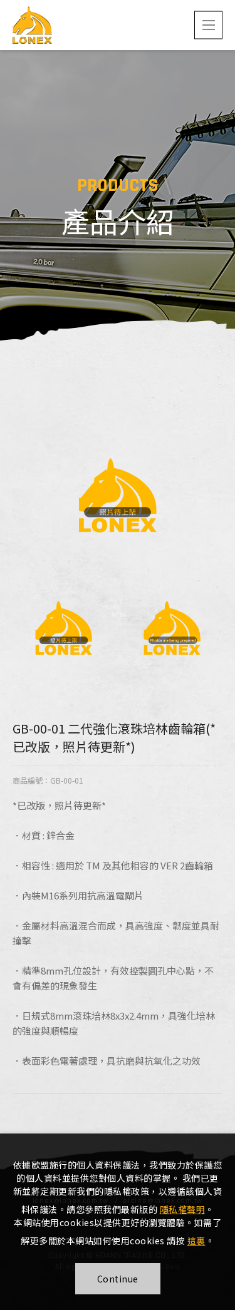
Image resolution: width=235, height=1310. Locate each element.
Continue (117, 1278)
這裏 (196, 1240)
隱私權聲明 (183, 1209)
